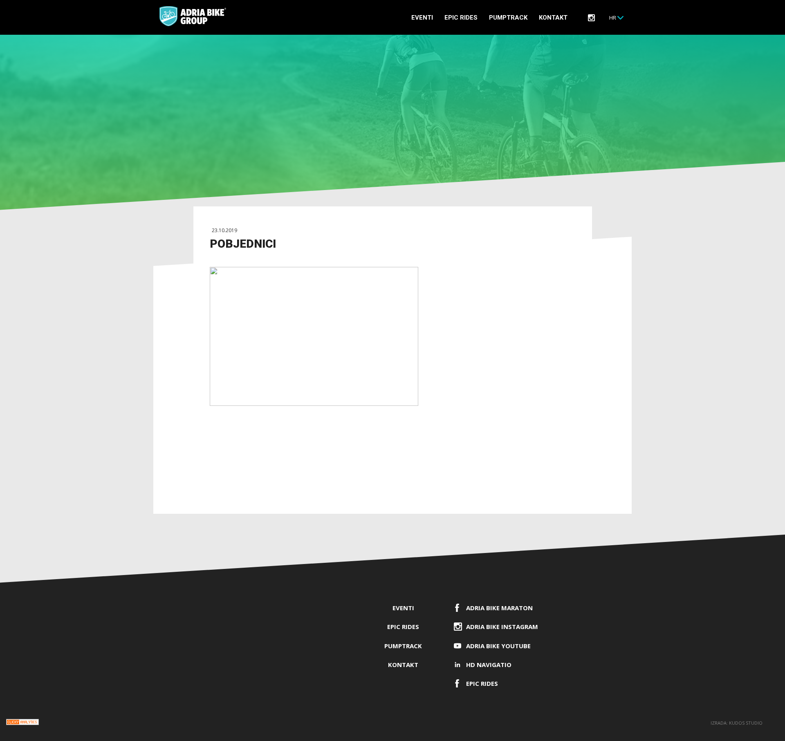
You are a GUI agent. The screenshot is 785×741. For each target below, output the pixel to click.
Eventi (422, 17)
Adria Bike (192, 16)
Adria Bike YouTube (498, 646)
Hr (612, 17)
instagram (591, 17)
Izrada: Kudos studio (737, 723)
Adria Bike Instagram (502, 626)
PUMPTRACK (508, 17)
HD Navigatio (488, 664)
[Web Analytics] (22, 723)
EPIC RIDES (461, 17)
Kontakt (553, 17)
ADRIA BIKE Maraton (499, 608)
